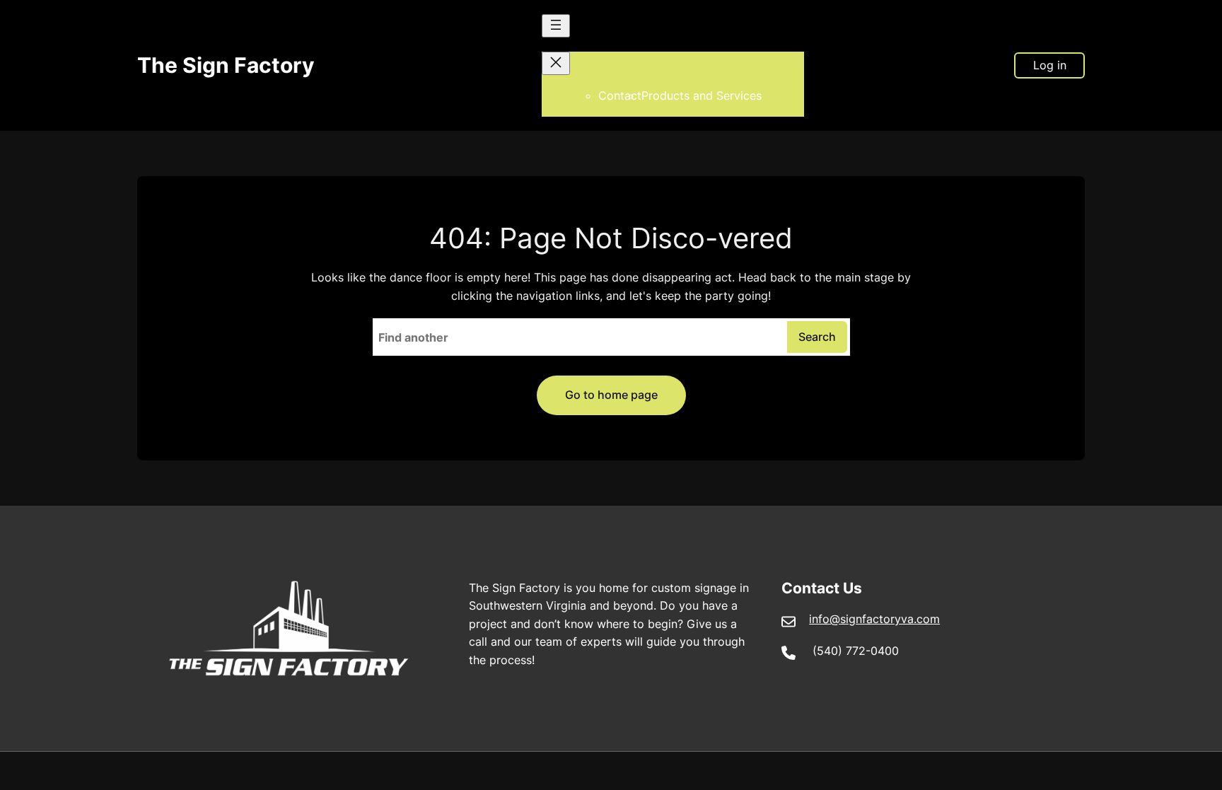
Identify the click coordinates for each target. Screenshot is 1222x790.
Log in (1049, 65)
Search (817, 337)
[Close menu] (556, 63)
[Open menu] (556, 25)
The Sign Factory (226, 65)
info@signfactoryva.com (874, 619)
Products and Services (701, 95)
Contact (619, 95)
